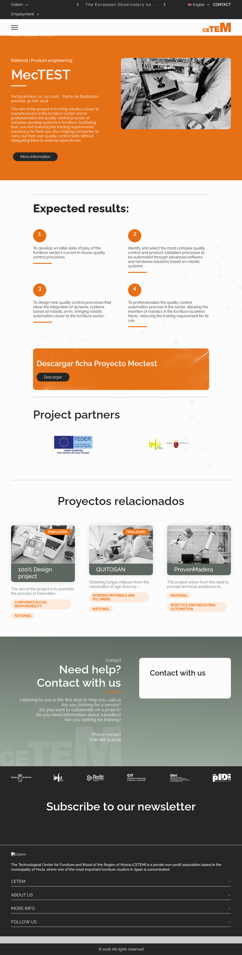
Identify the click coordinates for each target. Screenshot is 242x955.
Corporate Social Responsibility (31, 604)
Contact (222, 4)
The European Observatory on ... (121, 4)
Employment (23, 14)
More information (35, 156)
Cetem (17, 4)
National (23, 616)
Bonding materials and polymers (114, 597)
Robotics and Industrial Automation (193, 607)
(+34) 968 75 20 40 (105, 739)
